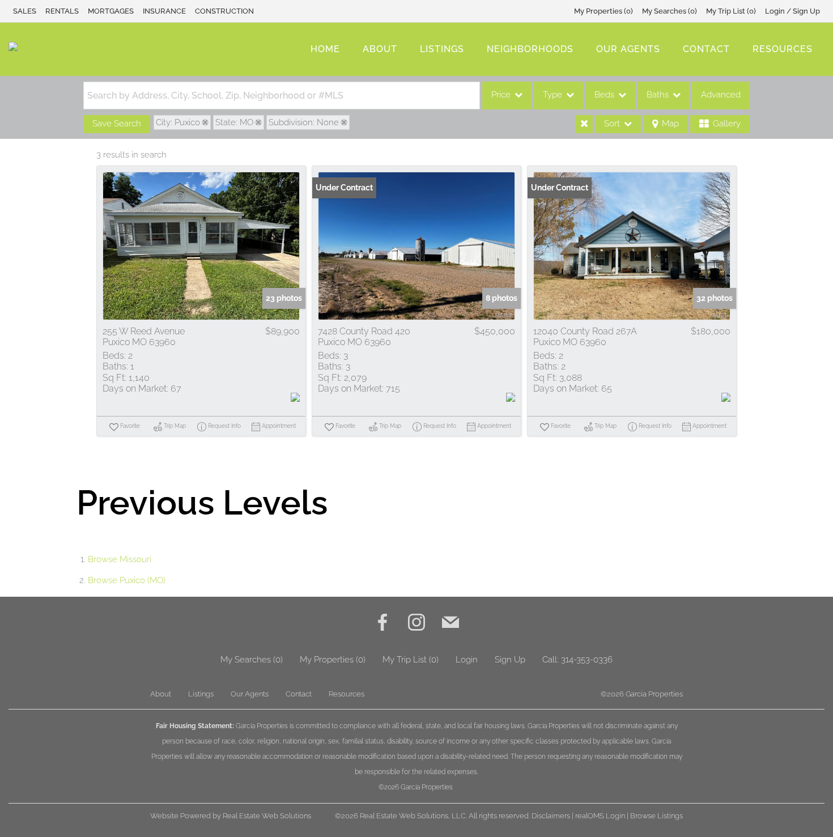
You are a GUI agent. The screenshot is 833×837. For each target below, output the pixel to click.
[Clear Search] (584, 124)
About (380, 49)
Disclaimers (551, 815)
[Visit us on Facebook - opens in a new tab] (382, 624)
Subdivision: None (304, 122)
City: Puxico (178, 122)
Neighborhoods (530, 49)
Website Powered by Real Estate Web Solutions (230, 815)
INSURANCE (164, 11)
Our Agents (628, 49)
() (603, 11)
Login (467, 660)
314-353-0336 (587, 660)
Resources (783, 49)
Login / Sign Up (792, 11)
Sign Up (510, 660)
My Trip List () (731, 11)
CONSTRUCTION (224, 11)
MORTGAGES (111, 11)
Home (325, 49)
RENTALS (62, 11)
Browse (119, 559)
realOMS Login (600, 815)
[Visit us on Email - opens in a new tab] (450, 624)
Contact (706, 49)
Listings (442, 49)
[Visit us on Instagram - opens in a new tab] (416, 624)
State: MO (234, 122)
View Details (201, 245)
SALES (24, 11)
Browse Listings (656, 815)
